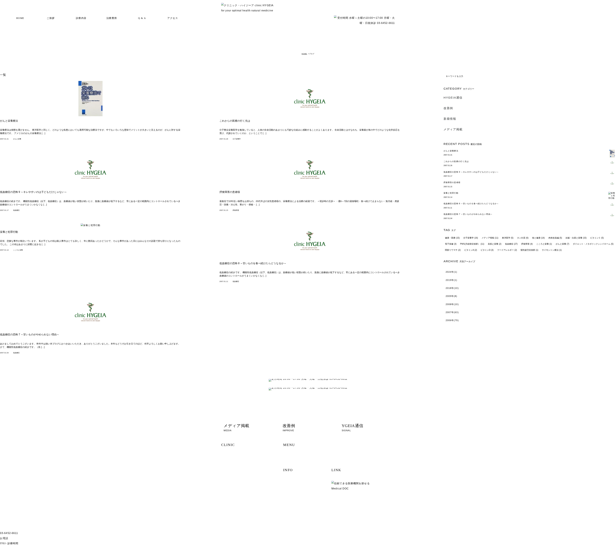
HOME (20, 18)
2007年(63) (452, 312)
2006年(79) (452, 320)
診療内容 (81, 18)
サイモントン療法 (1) (552, 250)
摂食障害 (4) (527, 244)
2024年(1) (451, 272)
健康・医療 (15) (452, 238)
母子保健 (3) (450, 244)
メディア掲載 (453, 129)
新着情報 (450, 118)
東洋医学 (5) (507, 238)
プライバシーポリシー (234, 503)
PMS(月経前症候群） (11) (472, 244)
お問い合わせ (230, 492)
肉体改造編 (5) (555, 238)
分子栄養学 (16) (470, 238)
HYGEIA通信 (453, 97)
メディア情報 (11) (490, 238)
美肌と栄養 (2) (494, 244)
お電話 (4, 538)
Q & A (142, 18)
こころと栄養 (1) (544, 244)
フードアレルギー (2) (507, 250)
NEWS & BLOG (231, 486)
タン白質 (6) (522, 238)
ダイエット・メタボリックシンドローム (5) (593, 244)
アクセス (172, 18)
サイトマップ (230, 497)
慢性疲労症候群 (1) (529, 250)
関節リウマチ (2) (453, 250)
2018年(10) (452, 288)
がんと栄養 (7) (562, 244)
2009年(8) (451, 296)
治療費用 (111, 18)
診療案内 (228, 469)
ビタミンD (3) (487, 250)
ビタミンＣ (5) (597, 238)
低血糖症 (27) (511, 244)
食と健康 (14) (538, 238)
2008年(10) (452, 304)
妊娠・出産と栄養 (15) (576, 238)
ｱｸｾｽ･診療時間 (9, 543)
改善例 (448, 108)
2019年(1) (451, 280)
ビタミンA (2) (470, 250)
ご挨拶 (51, 18)
